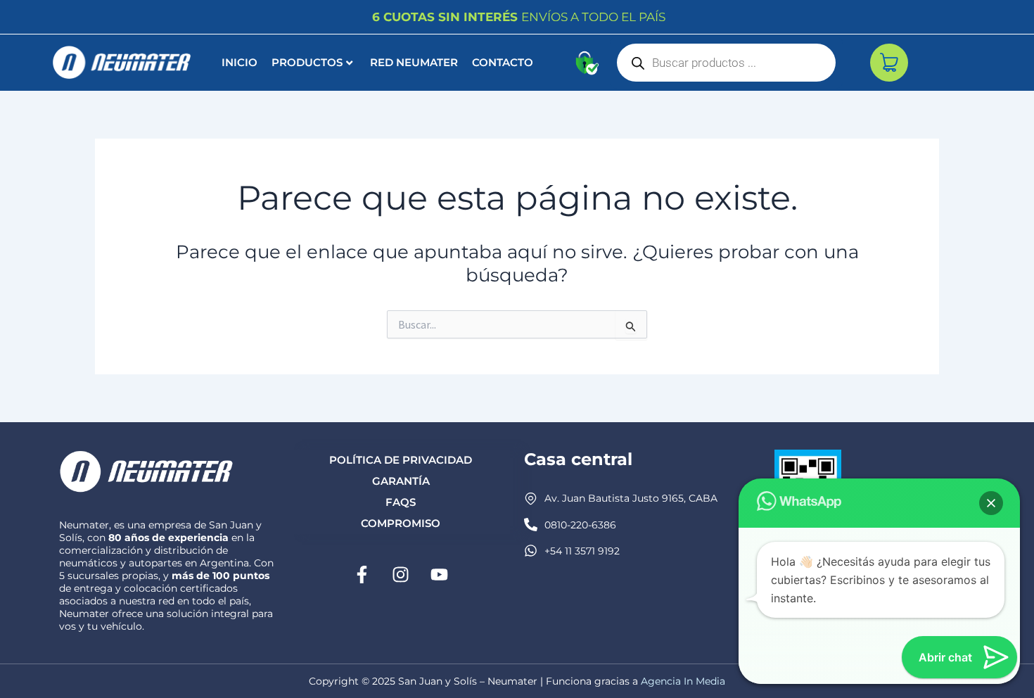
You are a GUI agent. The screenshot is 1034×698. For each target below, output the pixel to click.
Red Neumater (414, 62)
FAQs (400, 502)
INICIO (239, 62)
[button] (991, 503)
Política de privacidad (400, 460)
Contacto (502, 62)
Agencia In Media (683, 681)
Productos (307, 62)
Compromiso (400, 523)
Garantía (401, 481)
